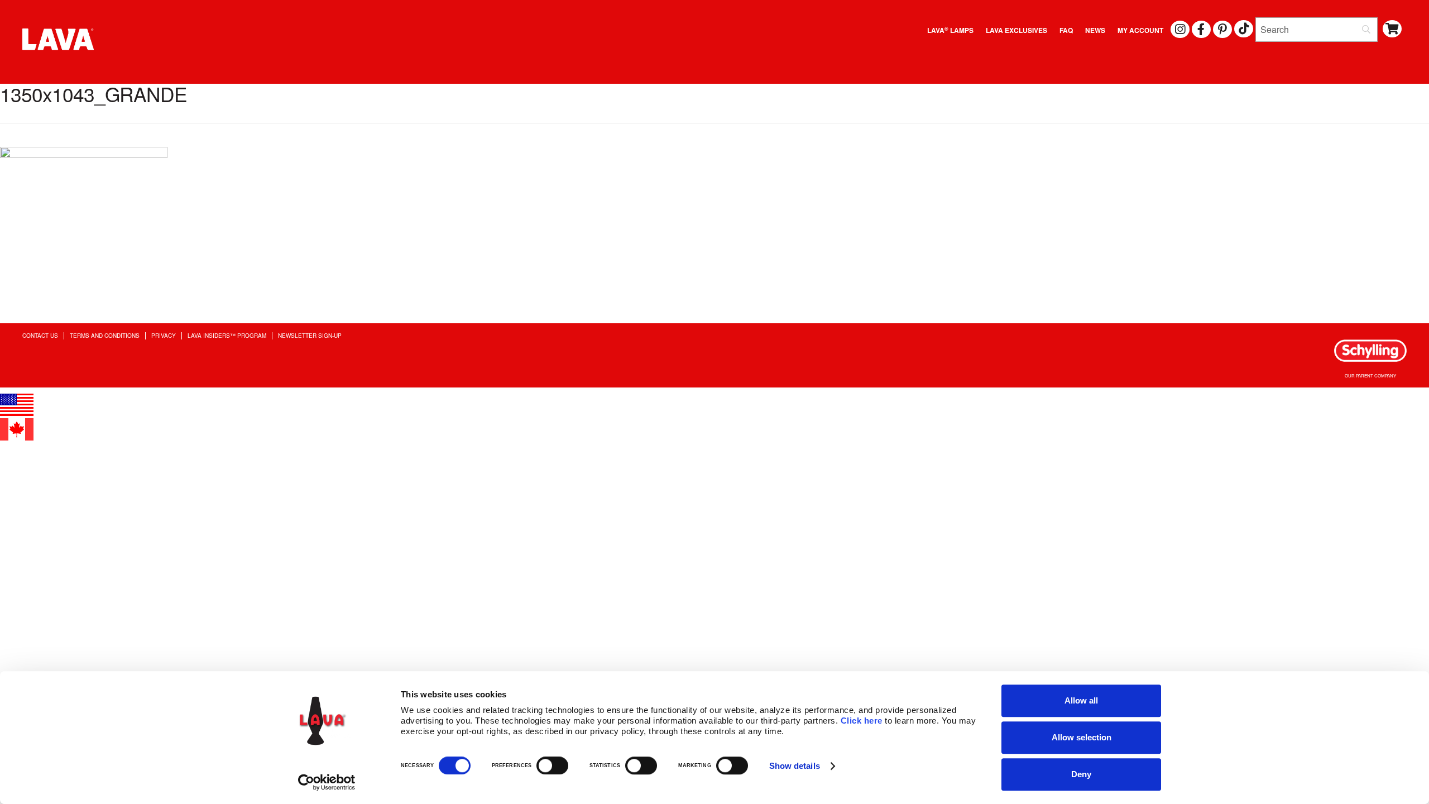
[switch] (552, 765)
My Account (1140, 30)
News (1095, 30)
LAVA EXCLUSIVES (1016, 30)
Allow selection (1081, 737)
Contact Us (40, 335)
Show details (794, 765)
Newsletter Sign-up (310, 335)
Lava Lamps (950, 30)
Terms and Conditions (105, 335)
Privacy (163, 335)
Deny (1081, 774)
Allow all (1081, 700)
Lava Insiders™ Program (227, 335)
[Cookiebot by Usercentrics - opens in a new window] (327, 782)
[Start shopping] (1392, 29)
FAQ (1066, 30)
